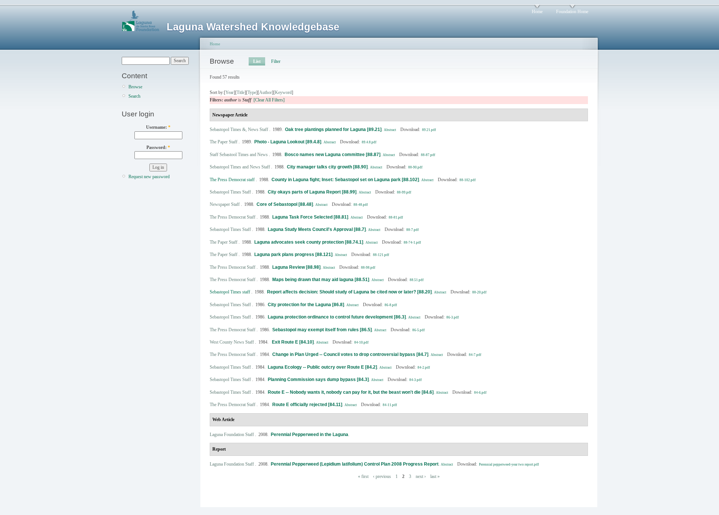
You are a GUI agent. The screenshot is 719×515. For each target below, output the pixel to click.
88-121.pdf (381, 255)
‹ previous (382, 476)
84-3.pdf (415, 380)
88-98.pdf (368, 267)
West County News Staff (232, 342)
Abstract (390, 130)
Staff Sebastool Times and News (239, 154)
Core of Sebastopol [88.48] (285, 204)
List (257, 61)
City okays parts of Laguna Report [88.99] (312, 192)
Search (134, 96)
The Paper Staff (223, 141)
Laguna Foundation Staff (232, 434)
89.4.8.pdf (369, 142)
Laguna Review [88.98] (296, 267)
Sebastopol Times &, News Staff (239, 129)
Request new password (149, 176)
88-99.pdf (404, 192)
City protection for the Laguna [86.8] (306, 304)
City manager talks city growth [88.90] (327, 167)
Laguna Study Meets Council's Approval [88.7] (317, 229)
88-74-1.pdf (412, 242)
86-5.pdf (418, 330)
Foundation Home (572, 11)
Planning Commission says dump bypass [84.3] (318, 379)
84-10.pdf (361, 342)
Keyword (283, 92)
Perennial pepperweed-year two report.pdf (509, 464)
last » (435, 476)
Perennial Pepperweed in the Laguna (309, 434)
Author (265, 92)
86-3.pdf (452, 317)
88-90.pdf (415, 167)
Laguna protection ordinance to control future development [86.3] (337, 317)
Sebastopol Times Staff (230, 192)
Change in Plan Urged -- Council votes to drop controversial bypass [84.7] (350, 354)
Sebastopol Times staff (230, 292)
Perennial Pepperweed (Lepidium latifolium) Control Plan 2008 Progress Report (355, 464)
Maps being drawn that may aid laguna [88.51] (320, 279)
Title (241, 92)
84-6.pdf (480, 392)
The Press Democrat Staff (232, 217)
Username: (158, 127)
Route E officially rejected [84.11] (307, 404)
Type (252, 92)
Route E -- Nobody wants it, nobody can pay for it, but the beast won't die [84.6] (351, 392)
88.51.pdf (417, 280)
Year (229, 92)
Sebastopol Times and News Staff (240, 167)
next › (421, 476)
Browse (135, 86)
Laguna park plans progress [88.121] (293, 254)
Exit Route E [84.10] (292, 342)
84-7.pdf (475, 355)
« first (363, 476)
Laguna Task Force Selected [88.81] (310, 217)
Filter (275, 61)
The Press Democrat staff (232, 179)
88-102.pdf (467, 180)
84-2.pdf (424, 367)
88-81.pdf (396, 217)
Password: (158, 147)
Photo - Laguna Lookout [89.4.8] (287, 141)
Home (537, 11)
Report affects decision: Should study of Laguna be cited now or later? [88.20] (349, 292)
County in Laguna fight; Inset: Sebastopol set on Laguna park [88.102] (345, 179)
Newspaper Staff (225, 204)
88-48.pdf (361, 205)
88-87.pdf (428, 155)
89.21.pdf (429, 130)
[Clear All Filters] (269, 100)
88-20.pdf (479, 292)
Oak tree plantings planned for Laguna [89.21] (333, 129)
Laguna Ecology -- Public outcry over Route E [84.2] (322, 367)
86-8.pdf (391, 305)
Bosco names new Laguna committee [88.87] (332, 154)
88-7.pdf (412, 230)
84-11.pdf (390, 405)
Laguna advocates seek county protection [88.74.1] (308, 242)
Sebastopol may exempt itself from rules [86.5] (322, 329)
